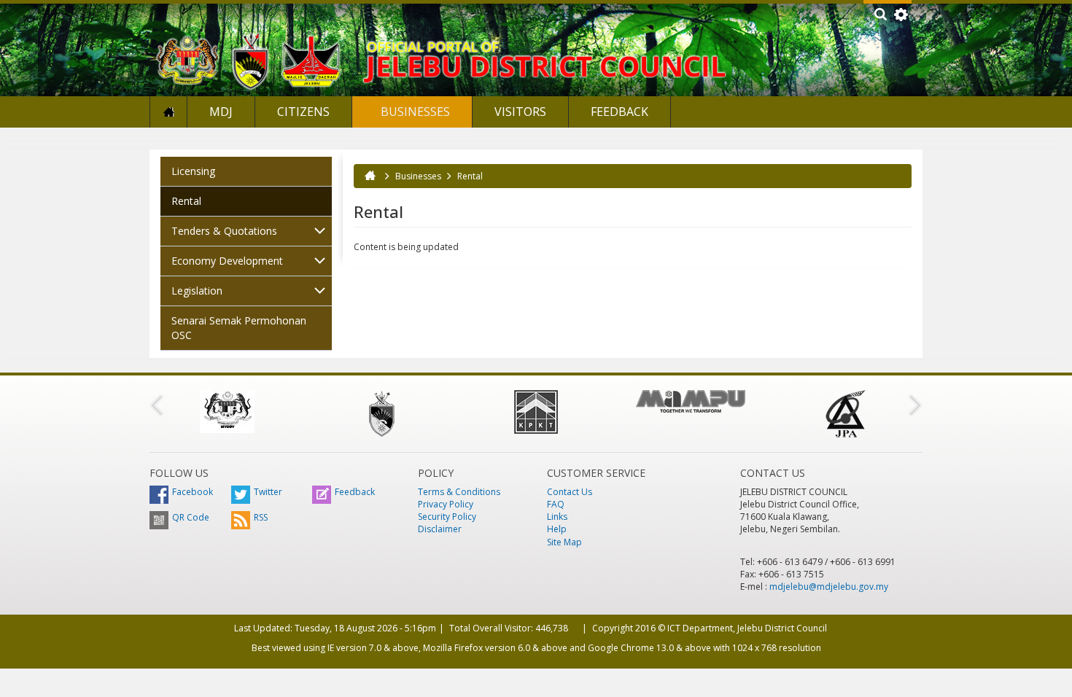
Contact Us (569, 492)
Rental (186, 201)
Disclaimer (440, 529)
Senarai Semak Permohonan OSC (238, 328)
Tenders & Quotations (224, 231)
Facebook (192, 492)
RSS (261, 517)
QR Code (190, 517)
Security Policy (447, 516)
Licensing (193, 171)
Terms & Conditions (459, 492)
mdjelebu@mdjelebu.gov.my (828, 586)
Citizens (303, 112)
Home (168, 112)
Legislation (196, 290)
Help (557, 529)
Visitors (520, 112)
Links (557, 516)
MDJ (221, 112)
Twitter (268, 492)
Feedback (619, 112)
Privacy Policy (445, 504)
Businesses (414, 112)
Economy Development (227, 261)
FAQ (555, 504)
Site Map (564, 542)
